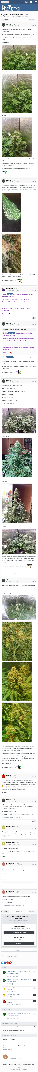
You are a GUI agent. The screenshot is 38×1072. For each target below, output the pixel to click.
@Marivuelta (9, 357)
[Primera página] (2, 20)
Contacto (19, 1066)
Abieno (5, 16)
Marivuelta (9, 288)
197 (16, 288)
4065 (14, 775)
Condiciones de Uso (28, 1064)
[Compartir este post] (35, 25)
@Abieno (10, 294)
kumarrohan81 (10, 826)
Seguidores (17, 950)
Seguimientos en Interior (22, 16)
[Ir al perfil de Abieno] (3, 25)
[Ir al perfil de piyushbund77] (3, 864)
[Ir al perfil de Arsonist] (4, 972)
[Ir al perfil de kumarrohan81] (3, 827)
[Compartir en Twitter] (2, 962)
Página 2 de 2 (19, 20)
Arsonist (11, 975)
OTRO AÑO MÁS (11, 1001)
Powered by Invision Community (19, 1069)
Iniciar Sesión (19, 943)
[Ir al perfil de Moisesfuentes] (5, 1056)
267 (14, 24)
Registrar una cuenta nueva (19, 932)
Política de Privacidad (15, 1064)
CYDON (10, 989)
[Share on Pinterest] (10, 962)
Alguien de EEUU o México (13, 994)
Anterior (6, 19)
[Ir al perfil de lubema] (3, 776)
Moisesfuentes (13, 1057)
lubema (8, 775)
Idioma (5, 1064)
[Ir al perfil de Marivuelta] (3, 289)
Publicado (12, 25)
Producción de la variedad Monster (16, 988)
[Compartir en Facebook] (5, 962)
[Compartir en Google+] (7, 962)
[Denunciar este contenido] (33, 25)
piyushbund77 (10, 863)
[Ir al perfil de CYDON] (4, 988)
